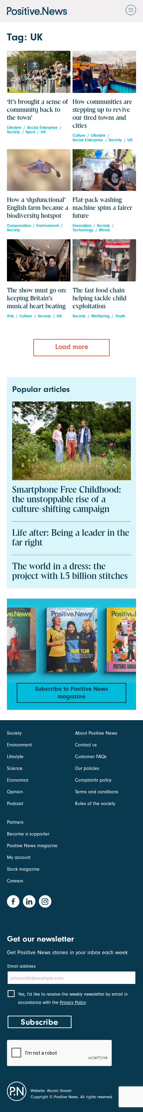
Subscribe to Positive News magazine (71, 692)
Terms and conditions (96, 792)
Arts (10, 316)
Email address (21, 966)
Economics (17, 780)
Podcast (15, 803)
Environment (47, 225)
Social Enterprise (42, 127)
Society (13, 132)
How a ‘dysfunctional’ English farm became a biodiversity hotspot (37, 208)
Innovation (82, 225)
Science (15, 768)
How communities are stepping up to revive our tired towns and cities (102, 114)
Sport (30, 132)
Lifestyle (14, 127)
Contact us (86, 745)
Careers (15, 881)
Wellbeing (100, 316)
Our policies (87, 768)
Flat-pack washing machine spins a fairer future (102, 208)
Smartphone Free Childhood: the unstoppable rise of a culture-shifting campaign (66, 500)
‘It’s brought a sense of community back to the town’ (37, 110)
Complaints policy (93, 780)
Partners (15, 822)
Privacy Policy (73, 1002)
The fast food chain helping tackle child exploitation (99, 298)
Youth (120, 316)
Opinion (15, 792)
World (104, 230)
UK (43, 132)
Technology (83, 230)
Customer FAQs (91, 757)
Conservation (19, 225)
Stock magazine (23, 869)
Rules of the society (95, 803)
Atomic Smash (59, 1090)
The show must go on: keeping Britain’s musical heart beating (37, 298)
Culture (79, 135)
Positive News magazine (32, 846)
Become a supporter (28, 834)
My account (19, 857)
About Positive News (96, 733)
